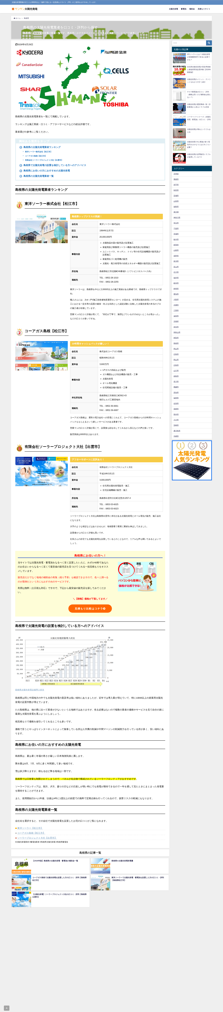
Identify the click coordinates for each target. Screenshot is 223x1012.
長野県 (176, 256)
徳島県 (176, 376)
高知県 (176, 392)
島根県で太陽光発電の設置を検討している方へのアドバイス (53, 165)
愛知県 (176, 294)
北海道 (176, 174)
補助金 (192, 9)
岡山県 (176, 349)
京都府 (176, 321)
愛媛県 (176, 387)
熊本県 (176, 414)
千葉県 (176, 228)
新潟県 (176, 261)
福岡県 (176, 398)
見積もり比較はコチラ (89, 608)
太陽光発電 (173, 9)
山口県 (176, 370)
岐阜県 (176, 283)
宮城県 (176, 195)
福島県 (176, 206)
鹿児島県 (177, 431)
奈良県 (176, 327)
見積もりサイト (204, 9)
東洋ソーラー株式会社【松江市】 (38, 152)
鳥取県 (176, 338)
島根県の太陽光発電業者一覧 (37, 176)
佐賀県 (176, 403)
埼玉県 (176, 223)
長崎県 (176, 409)
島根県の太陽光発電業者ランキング (40, 147)
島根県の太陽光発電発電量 (122, 861)
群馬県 (176, 245)
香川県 (176, 381)
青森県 (176, 179)
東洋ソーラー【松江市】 (30, 828)
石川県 (176, 272)
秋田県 (176, 190)
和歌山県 (177, 332)
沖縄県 (176, 436)
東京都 (176, 212)
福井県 (176, 278)
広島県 (176, 354)
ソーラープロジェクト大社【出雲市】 (37, 838)
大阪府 (176, 299)
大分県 (176, 420)
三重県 (176, 310)
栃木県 (176, 239)
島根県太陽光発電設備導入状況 (29, 689)
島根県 (176, 343)
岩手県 (176, 185)
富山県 (176, 267)
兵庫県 (176, 305)
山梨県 (176, 250)
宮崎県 (176, 425)
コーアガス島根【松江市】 (36, 156)
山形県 (176, 201)
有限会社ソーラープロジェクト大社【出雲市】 (44, 160)
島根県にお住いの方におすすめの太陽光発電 (45, 170)
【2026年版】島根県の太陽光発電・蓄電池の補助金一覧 (55, 861)
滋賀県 (176, 316)
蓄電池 (183, 9)
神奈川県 (177, 217)
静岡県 (176, 289)
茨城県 (176, 234)
